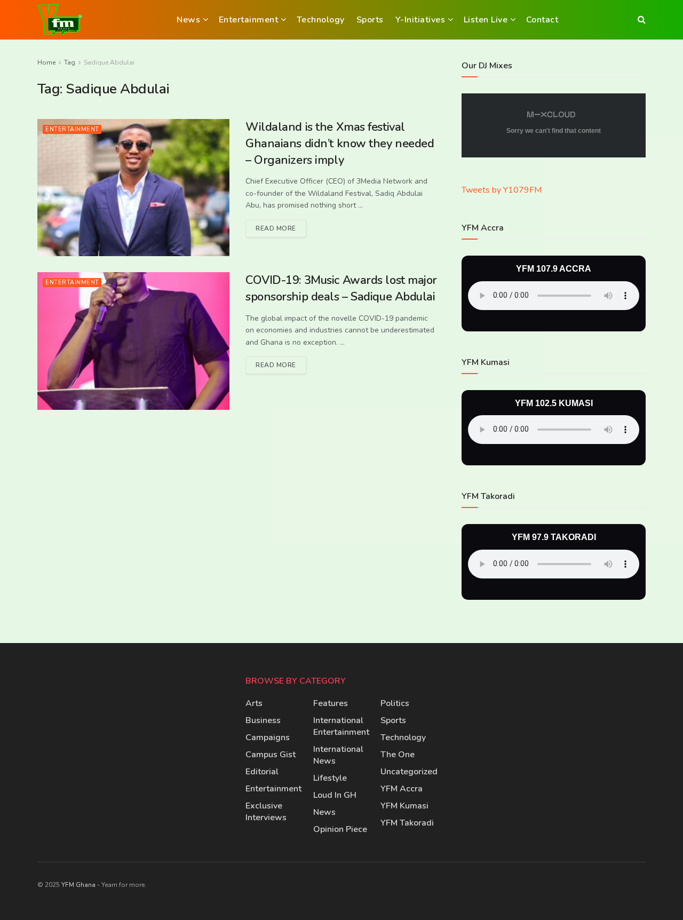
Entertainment (249, 20)
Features (330, 703)
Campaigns (267, 737)
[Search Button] (642, 19)
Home (46, 62)
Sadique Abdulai (109, 62)
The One (397, 754)
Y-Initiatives (420, 20)
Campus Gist (270, 754)
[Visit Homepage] (59, 20)
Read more (281, 226)
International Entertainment (341, 726)
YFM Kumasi (404, 806)
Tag (69, 62)
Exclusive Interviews (266, 811)
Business (263, 720)
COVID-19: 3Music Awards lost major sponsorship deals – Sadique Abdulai (341, 288)
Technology (321, 20)
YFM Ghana (78, 885)
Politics (394, 703)
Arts (254, 703)
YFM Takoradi (407, 823)
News (188, 20)
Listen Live (486, 20)
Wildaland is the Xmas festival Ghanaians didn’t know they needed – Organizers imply (339, 143)
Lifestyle (330, 778)
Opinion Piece (340, 829)
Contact (542, 20)
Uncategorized (409, 772)
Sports (370, 20)
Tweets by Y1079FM (502, 190)
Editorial (262, 772)
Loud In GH (334, 795)
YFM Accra (401, 789)
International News (338, 755)
